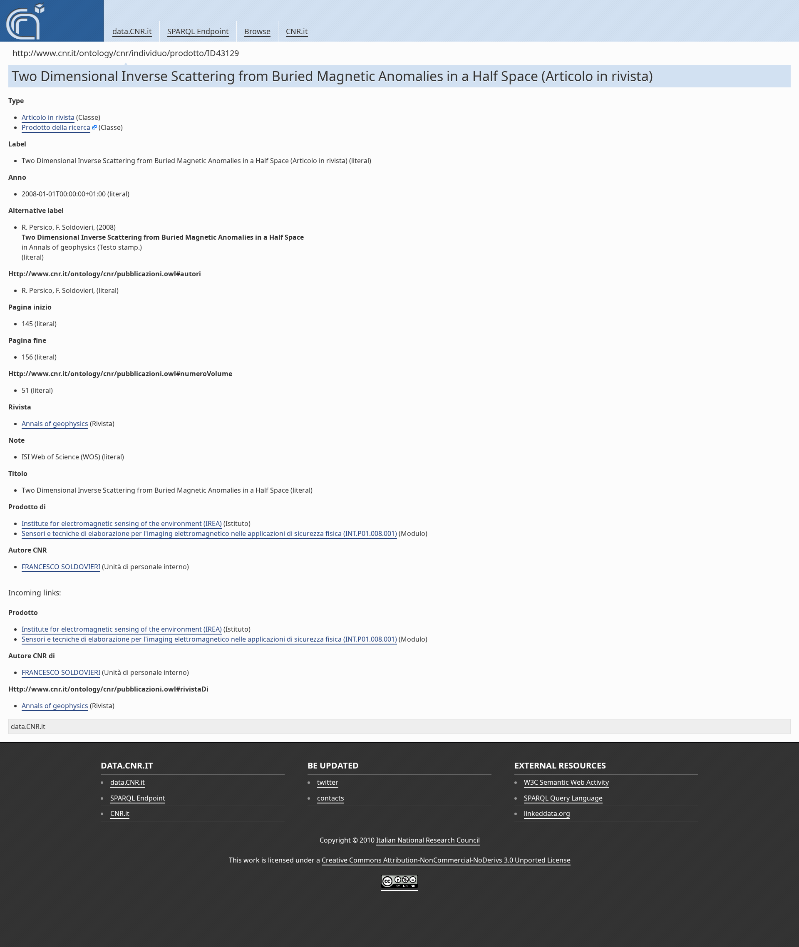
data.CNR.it (132, 31)
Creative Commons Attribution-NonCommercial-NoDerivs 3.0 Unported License (446, 860)
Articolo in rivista (48, 117)
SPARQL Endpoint (198, 31)
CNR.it (297, 31)
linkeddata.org (547, 813)
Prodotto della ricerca (56, 127)
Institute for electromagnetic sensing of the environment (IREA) (122, 523)
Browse (257, 31)
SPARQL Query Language (563, 798)
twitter (327, 782)
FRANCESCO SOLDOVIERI (61, 566)
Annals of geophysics (55, 423)
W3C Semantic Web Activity (566, 782)
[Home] (52, 21)
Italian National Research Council (428, 840)
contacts (330, 798)
